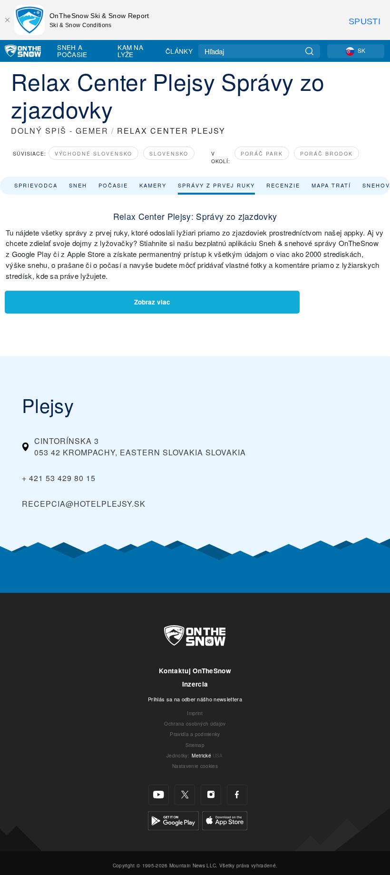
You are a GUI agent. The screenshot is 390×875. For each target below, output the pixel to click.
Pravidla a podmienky (195, 733)
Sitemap (195, 744)
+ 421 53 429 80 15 (59, 477)
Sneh (78, 185)
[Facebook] (237, 795)
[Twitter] (185, 795)
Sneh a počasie (72, 50)
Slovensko (168, 153)
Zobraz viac (152, 301)
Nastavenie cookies (195, 765)
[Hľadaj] (309, 51)
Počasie (113, 185)
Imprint (195, 713)
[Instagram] (211, 795)
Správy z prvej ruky (216, 185)
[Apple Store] (224, 820)
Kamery (152, 185)
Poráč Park (262, 153)
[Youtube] (158, 795)
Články (179, 51)
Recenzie (283, 185)
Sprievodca (36, 185)
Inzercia (195, 683)
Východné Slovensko (93, 153)
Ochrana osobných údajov (194, 723)
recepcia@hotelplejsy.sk (84, 503)
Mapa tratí (331, 185)
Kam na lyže (130, 50)
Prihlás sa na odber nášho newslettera (195, 699)
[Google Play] (173, 820)
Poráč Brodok (326, 153)
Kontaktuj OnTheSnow (195, 670)
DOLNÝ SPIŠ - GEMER (59, 130)
